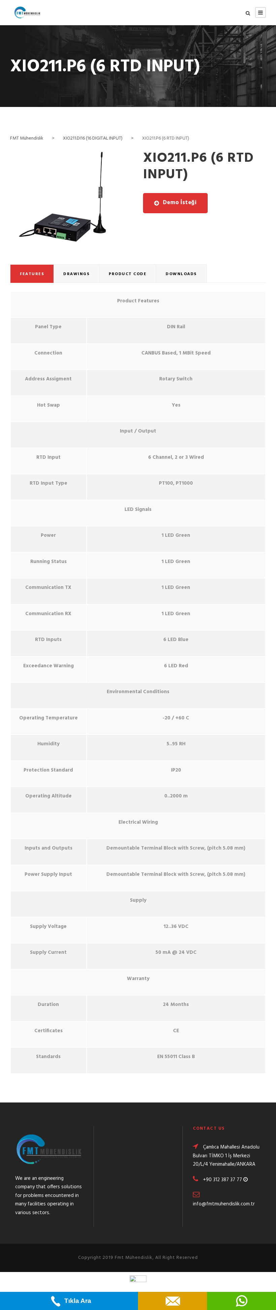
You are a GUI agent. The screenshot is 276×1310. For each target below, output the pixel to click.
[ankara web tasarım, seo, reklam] (138, 1283)
